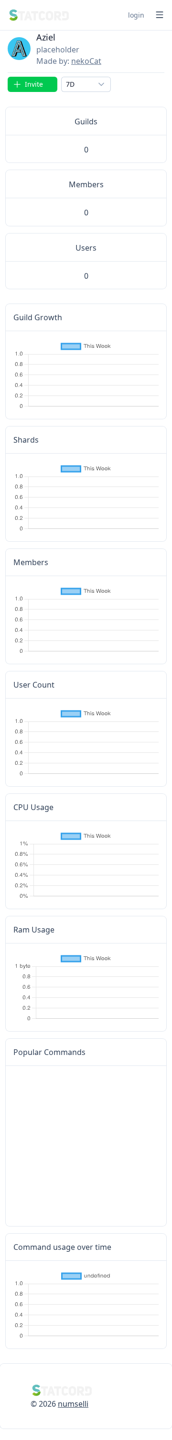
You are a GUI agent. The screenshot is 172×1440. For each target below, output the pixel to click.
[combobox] (86, 84)
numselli (73, 1404)
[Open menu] (159, 14)
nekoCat (86, 61)
